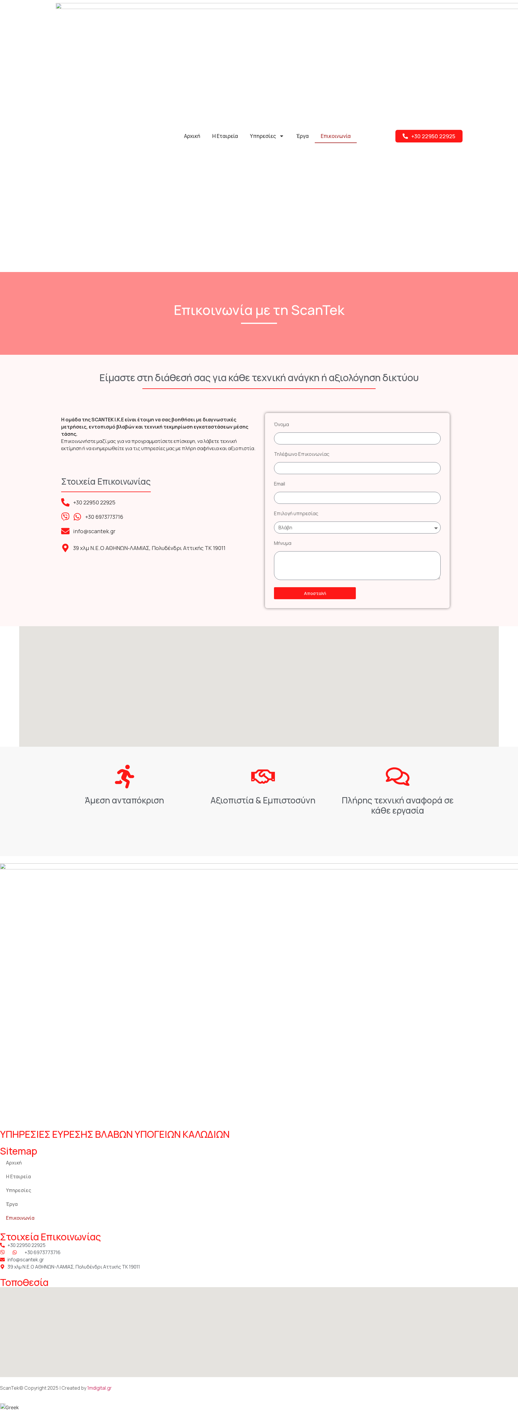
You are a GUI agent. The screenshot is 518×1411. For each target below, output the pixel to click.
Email (279, 484)
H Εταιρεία (225, 136)
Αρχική (192, 136)
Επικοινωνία (336, 136)
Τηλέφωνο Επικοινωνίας (301, 454)
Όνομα (281, 425)
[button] (259, 1407)
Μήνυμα (282, 543)
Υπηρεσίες (263, 136)
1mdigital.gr (99, 1388)
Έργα (302, 136)
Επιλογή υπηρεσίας (296, 514)
